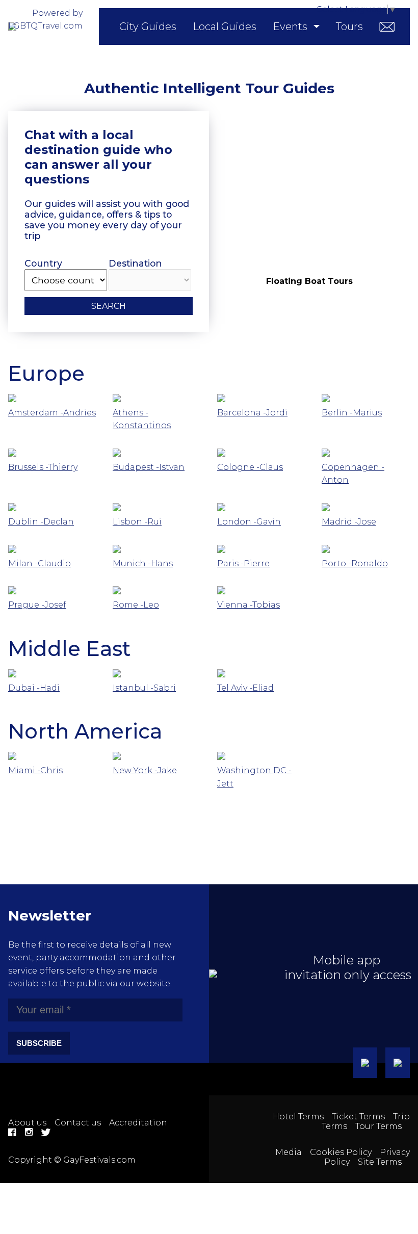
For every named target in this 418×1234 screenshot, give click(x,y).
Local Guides (224, 26)
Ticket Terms (358, 1116)
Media (288, 1152)
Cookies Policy (341, 1152)
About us (27, 1122)
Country (43, 263)
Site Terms (380, 1162)
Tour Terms (378, 1126)
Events (290, 26)
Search (108, 306)
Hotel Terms (298, 1116)
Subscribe (39, 1043)
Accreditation (138, 1122)
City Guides (147, 26)
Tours (349, 26)
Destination (135, 263)
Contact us (78, 1122)
